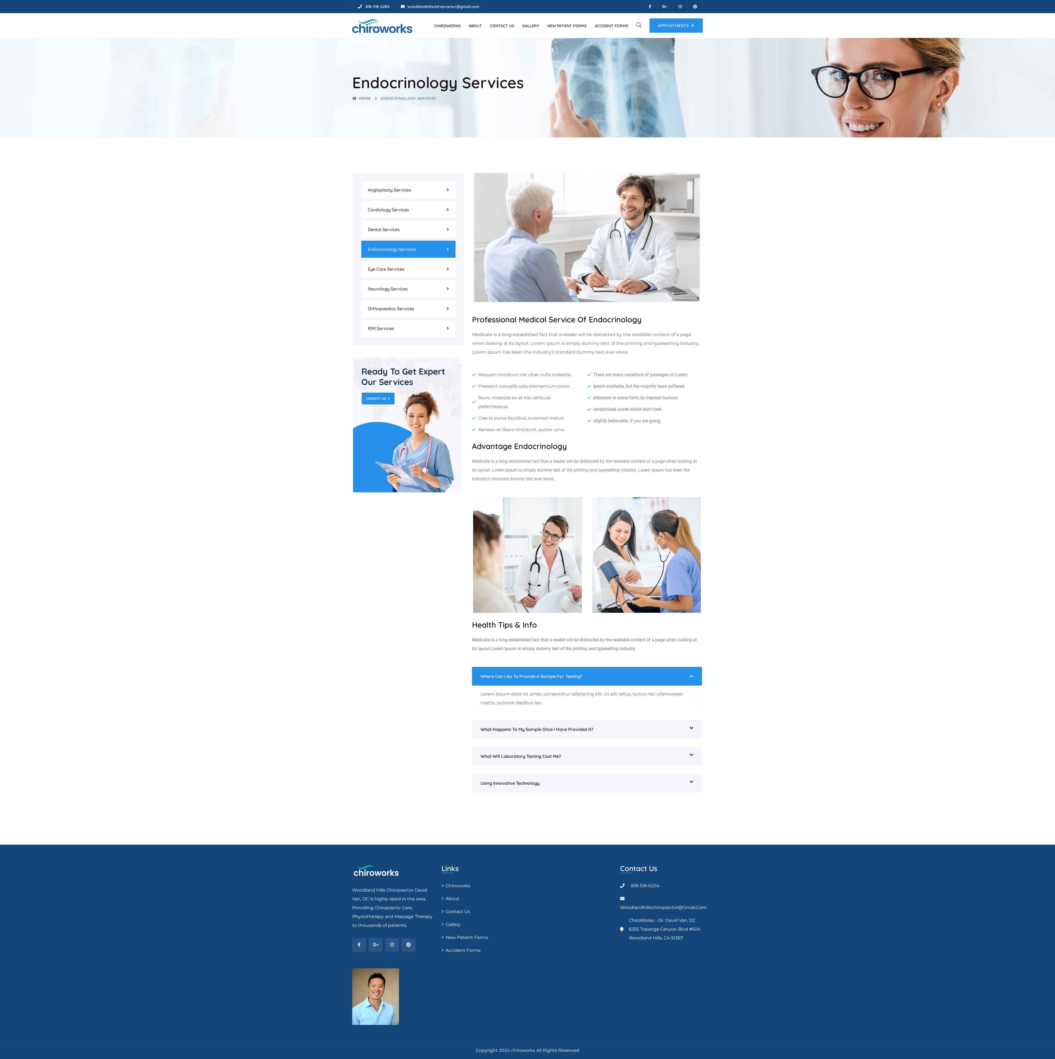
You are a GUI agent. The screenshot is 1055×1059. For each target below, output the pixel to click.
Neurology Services (388, 289)
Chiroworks (447, 25)
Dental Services (384, 229)
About (475, 25)
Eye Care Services (386, 269)
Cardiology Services (388, 209)
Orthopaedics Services (391, 308)
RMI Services (381, 328)
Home (365, 98)
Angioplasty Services (389, 190)
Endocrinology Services (392, 249)
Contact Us (502, 25)
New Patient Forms (567, 25)
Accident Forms (611, 25)
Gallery (530, 25)
